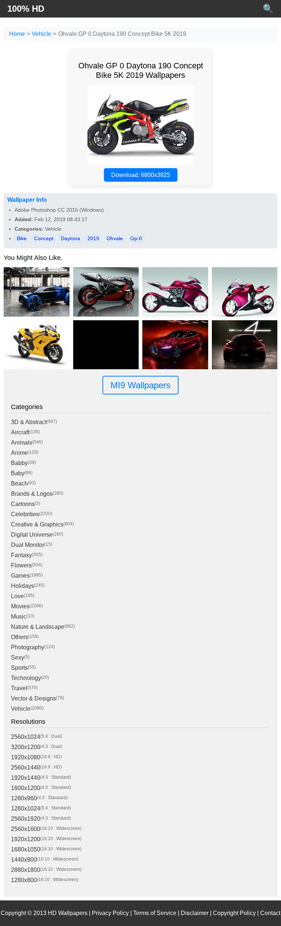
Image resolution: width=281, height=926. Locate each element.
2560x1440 (25, 767)
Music (18, 616)
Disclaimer (195, 913)
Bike (22, 238)
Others (19, 637)
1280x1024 (25, 808)
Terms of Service (154, 913)
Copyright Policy (234, 913)
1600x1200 (25, 788)
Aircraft (20, 432)
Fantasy (21, 555)
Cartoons (23, 504)
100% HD (25, 9)
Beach (19, 483)
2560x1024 (25, 737)
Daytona (70, 238)
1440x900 (24, 860)
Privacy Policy (110, 913)
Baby (18, 473)
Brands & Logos (32, 494)
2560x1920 (25, 819)
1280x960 (24, 798)
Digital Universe (32, 535)
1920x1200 (25, 839)
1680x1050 (25, 849)
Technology (26, 678)
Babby (19, 463)
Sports (19, 668)
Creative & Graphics (37, 524)
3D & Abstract (28, 422)
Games (20, 575)
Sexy (17, 657)
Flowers (21, 565)
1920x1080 (25, 757)
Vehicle (41, 34)
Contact (270, 913)
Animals (21, 442)
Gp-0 (136, 238)
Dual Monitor (27, 545)
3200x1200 (25, 747)
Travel (19, 688)
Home (17, 34)
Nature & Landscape (37, 627)
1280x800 (24, 880)
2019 (93, 238)
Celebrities (25, 514)
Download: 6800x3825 (140, 175)
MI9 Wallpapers (140, 385)
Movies (20, 606)
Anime (19, 453)
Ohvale (114, 238)
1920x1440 (25, 778)
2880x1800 (25, 870)
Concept (43, 238)
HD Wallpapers (67, 913)
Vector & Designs (33, 698)
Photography (27, 647)
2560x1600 (25, 829)
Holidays (22, 586)
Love (17, 596)
